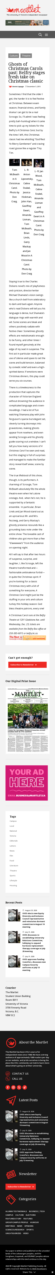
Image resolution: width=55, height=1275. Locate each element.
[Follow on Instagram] (13, 1087)
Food (12, 860)
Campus (13, 821)
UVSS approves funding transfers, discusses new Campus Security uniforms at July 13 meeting (34, 964)
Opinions (28, 1226)
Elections (31, 1215)
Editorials (14, 840)
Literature (14, 865)
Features (28, 1218)
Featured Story (13, 1218)
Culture (14, 55)
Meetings (10, 1226)
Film (11, 855)
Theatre (26, 55)
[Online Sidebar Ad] (27, 799)
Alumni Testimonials (16, 1211)
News (12, 850)
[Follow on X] (19, 1087)
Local (12, 826)
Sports (13, 875)
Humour (34, 1222)
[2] (27, 639)
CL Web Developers (38, 1269)
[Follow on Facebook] (8, 1087)
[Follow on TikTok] (24, 1087)
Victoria (13, 836)
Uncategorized (13, 1233)
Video (25, 1233)
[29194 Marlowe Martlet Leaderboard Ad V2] (28, 24)
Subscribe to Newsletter (22, 664)
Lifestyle (13, 880)
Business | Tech (37, 1211)
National (13, 831)
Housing (13, 885)
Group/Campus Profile (17, 1222)
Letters (13, 846)
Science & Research (15, 1229)
